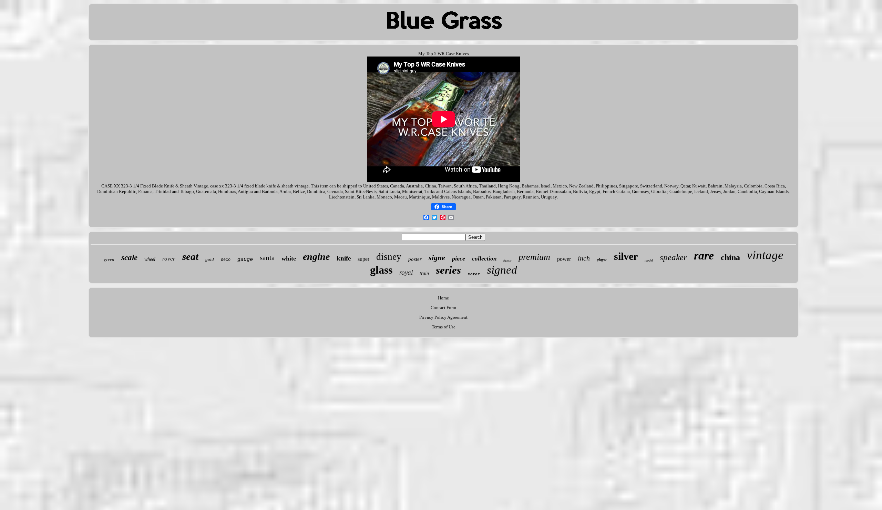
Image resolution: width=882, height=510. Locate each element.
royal (406, 272)
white (288, 258)
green (109, 259)
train (424, 273)
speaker (673, 257)
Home (443, 297)
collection (484, 258)
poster (415, 259)
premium (534, 257)
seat (190, 256)
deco (225, 259)
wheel (149, 259)
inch (584, 258)
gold (209, 259)
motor (474, 274)
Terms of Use (443, 326)
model (649, 260)
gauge (245, 259)
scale (129, 257)
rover (168, 258)
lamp (507, 260)
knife (344, 258)
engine (316, 256)
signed (502, 270)
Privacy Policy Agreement (443, 317)
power (564, 259)
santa (267, 258)
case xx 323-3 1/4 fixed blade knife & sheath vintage (259, 185)
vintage (765, 255)
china (730, 257)
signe (437, 257)
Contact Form (443, 307)
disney (388, 257)
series (448, 270)
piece (458, 258)
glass (381, 270)
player (602, 259)
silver (626, 256)
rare (704, 255)
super (363, 259)
